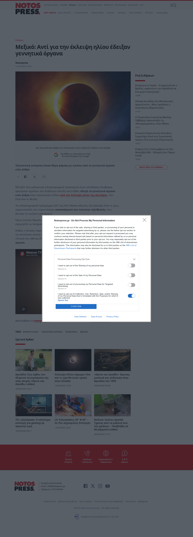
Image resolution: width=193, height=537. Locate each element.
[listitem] (96, 259)
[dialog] (96, 268)
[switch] (131, 265)
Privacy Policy (112, 316)
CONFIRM (76, 306)
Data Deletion (80, 316)
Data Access (96, 316)
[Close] (145, 220)
